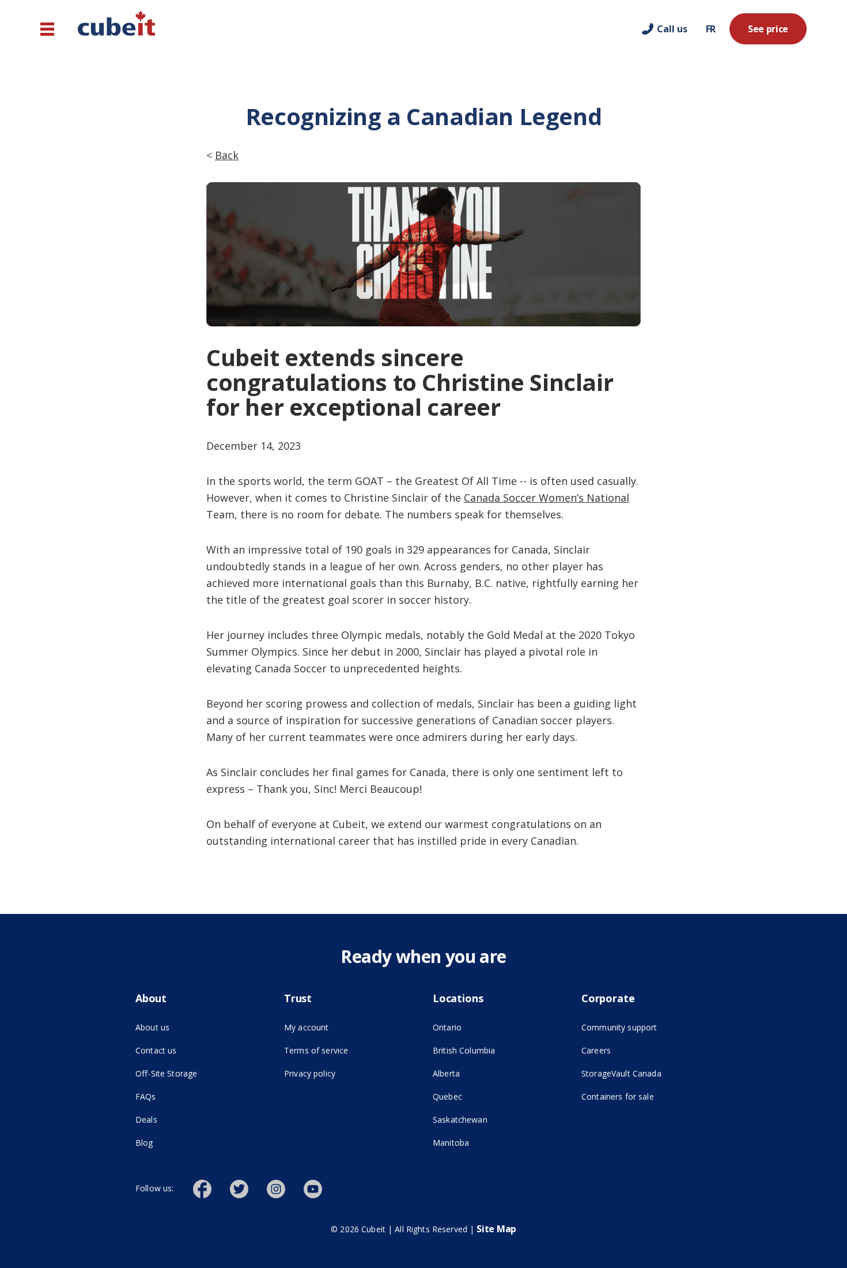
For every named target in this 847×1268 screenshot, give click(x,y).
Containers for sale (617, 1096)
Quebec (447, 1096)
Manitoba (451, 1142)
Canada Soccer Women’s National (546, 498)
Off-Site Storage (200, 1073)
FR (711, 28)
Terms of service (349, 1050)
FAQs (145, 1096)
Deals (146, 1119)
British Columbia (464, 1050)
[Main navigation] (47, 29)
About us (152, 1027)
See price (768, 28)
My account (306, 1027)
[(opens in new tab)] (211, 1188)
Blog (144, 1142)
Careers (596, 1050)
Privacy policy (309, 1073)
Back (227, 155)
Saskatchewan (460, 1119)
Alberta (446, 1073)
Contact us (155, 1050)
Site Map (496, 1228)
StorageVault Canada (646, 1073)
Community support (619, 1027)
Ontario (447, 1027)
